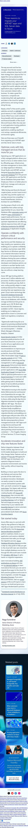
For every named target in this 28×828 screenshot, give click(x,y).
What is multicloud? (4, 814)
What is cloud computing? (20, 812)
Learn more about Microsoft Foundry (14, 778)
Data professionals (6, 56)
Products (15, 799)
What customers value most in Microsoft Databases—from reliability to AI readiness (13, 710)
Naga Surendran (9, 31)
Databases (4, 50)
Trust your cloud (20, 798)
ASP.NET (18, 111)
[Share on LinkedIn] (15, 44)
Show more (13, 62)
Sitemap (14, 823)
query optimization (13, 215)
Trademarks (21, 825)
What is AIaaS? (10, 816)
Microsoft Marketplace (22, 807)
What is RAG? (8, 817)
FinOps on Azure (23, 801)
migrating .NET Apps (10, 555)
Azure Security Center (8, 337)
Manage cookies (8, 825)
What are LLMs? (18, 816)
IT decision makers (6, 59)
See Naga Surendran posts (8, 645)
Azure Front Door (7, 377)
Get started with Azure (12, 796)
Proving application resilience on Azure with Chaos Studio (13, 734)
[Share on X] (12, 44)
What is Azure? (3, 796)
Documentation (10, 809)
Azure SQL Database (8, 175)
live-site (12, 457)
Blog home (8, 9)
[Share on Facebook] (9, 44)
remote (3, 457)
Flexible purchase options (13, 801)
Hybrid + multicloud (15, 50)
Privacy (2, 825)
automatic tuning (18, 212)
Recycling (4, 827)
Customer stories (9, 799)
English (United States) (5, 819)
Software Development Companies (8, 807)
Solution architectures (9, 804)
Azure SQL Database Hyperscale (12, 295)
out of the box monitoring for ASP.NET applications (13, 226)
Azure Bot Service (7, 507)
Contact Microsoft (21, 823)
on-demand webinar (11, 565)
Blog (16, 809)
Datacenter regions (11, 798)
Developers (16, 56)
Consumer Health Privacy (6, 823)
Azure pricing (21, 799)
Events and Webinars (9, 811)
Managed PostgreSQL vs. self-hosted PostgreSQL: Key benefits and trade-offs (14, 684)
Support (16, 804)
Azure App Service (14, 172)
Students (2, 811)
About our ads (10, 827)
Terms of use (15, 825)
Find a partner (3, 809)
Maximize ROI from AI (5, 803)
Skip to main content (5, 0)
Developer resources (22, 809)
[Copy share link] (6, 44)
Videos (11, 812)
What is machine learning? (16, 814)
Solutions (13, 803)
